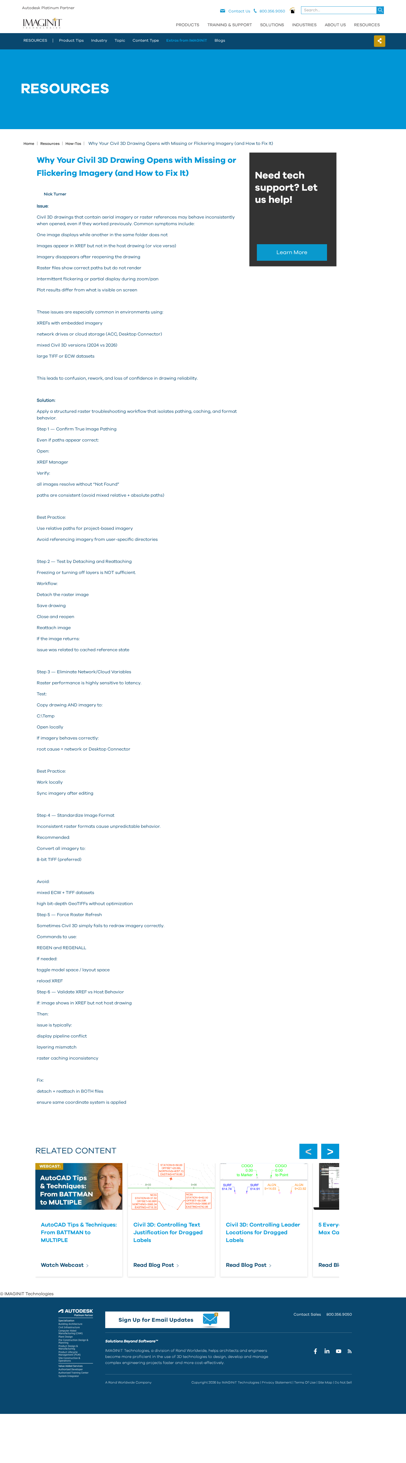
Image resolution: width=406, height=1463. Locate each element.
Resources (367, 25)
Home (28, 144)
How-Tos (73, 144)
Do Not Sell (343, 1382)
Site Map (325, 1382)
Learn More (291, 252)
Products (187, 25)
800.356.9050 (339, 1314)
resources (35, 40)
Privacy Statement (277, 1382)
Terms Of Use (305, 1382)
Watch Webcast (62, 1265)
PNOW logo (292, 10)
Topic (120, 40)
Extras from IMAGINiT (186, 40)
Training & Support (229, 25)
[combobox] (343, 10)
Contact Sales (307, 1314)
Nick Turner (55, 194)
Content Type (146, 40)
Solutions (272, 25)
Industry (99, 40)
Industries (304, 25)
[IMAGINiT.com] (42, 23)
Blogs (220, 40)
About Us (335, 25)
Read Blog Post (153, 1265)
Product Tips (71, 40)
